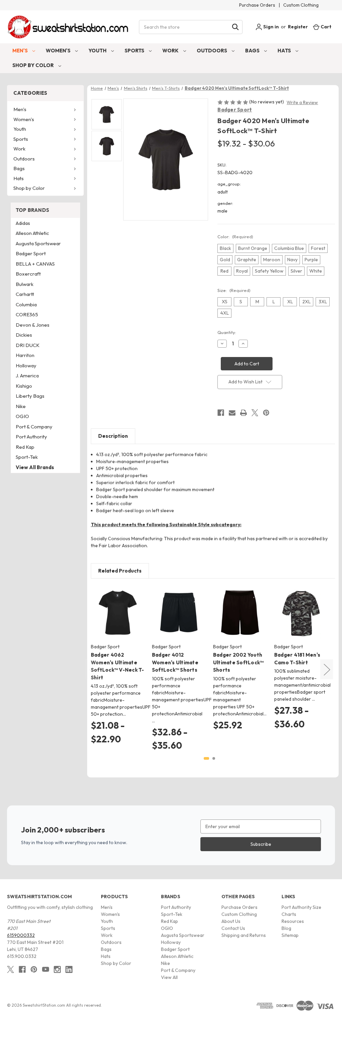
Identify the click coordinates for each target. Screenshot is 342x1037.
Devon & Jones (32, 325)
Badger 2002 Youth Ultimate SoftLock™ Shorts (238, 662)
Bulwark (24, 284)
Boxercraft (28, 274)
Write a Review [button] (302, 102)
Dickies (24, 335)
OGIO (22, 416)
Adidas (23, 223)
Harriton (25, 355)
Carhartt (25, 294)
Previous (92, 669)
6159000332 (21, 935)
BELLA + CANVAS (35, 264)
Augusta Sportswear (38, 243)
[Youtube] (45, 969)
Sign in (270, 27)
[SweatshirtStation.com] (68, 27)
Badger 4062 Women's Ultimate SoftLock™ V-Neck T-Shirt (117, 666)
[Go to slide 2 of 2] (213, 758)
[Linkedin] (68, 969)
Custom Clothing (301, 5)
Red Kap (25, 447)
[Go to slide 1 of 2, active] (206, 758)
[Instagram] (57, 969)
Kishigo (24, 386)
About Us (230, 921)
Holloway (26, 365)
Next (326, 669)
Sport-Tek (27, 457)
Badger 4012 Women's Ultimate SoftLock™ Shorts (175, 662)
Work (171, 50)
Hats (285, 50)
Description (113, 436)
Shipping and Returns (243, 935)
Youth (98, 50)
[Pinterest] (266, 412)
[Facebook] (220, 412)
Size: (233, 290)
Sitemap (290, 935)
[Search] (235, 27)
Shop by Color (33, 65)
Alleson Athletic (32, 233)
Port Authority (31, 436)
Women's (58, 50)
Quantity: (226, 332)
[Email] (232, 412)
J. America (27, 375)
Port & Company (34, 426)
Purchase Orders (257, 5)
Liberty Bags (30, 396)
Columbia (26, 304)
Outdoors (212, 50)
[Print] (243, 412)
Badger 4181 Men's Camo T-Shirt (297, 659)
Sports (135, 50)
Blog (286, 928)
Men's (20, 50)
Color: (235, 236)
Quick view (112, 607)
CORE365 (27, 314)
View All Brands (35, 467)
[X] (254, 412)
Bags (253, 50)
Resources (293, 921)
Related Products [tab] (120, 571)
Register (298, 27)
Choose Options (118, 618)
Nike (21, 406)
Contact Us (233, 928)
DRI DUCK (27, 345)
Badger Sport (234, 109)
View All (169, 977)
